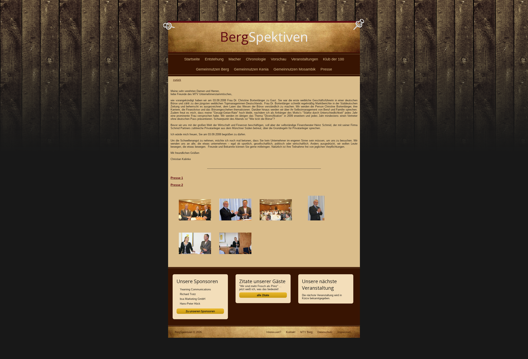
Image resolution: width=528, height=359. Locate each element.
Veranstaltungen (304, 59)
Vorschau (278, 59)
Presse (326, 69)
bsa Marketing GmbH (192, 298)
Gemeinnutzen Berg (212, 69)
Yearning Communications (195, 289)
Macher (235, 59)
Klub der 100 (333, 59)
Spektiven (264, 37)
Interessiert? (273, 332)
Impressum (344, 332)
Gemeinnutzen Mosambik (294, 69)
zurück (177, 79)
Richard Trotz (188, 294)
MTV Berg (306, 332)
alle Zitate (263, 295)
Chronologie (256, 59)
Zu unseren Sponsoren (200, 311)
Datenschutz (324, 332)
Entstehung (214, 59)
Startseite (192, 59)
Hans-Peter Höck (190, 303)
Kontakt (290, 332)
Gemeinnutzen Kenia (251, 69)
